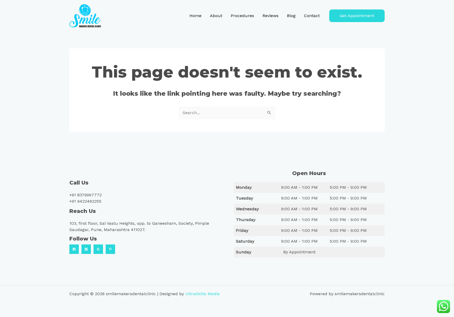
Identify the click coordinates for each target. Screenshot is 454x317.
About (216, 15)
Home (195, 15)
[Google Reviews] (98, 249)
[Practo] (110, 249)
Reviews (270, 15)
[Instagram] (86, 249)
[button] (357, 15)
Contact (312, 15)
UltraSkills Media (202, 293)
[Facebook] (74, 249)
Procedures (242, 15)
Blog (291, 15)
